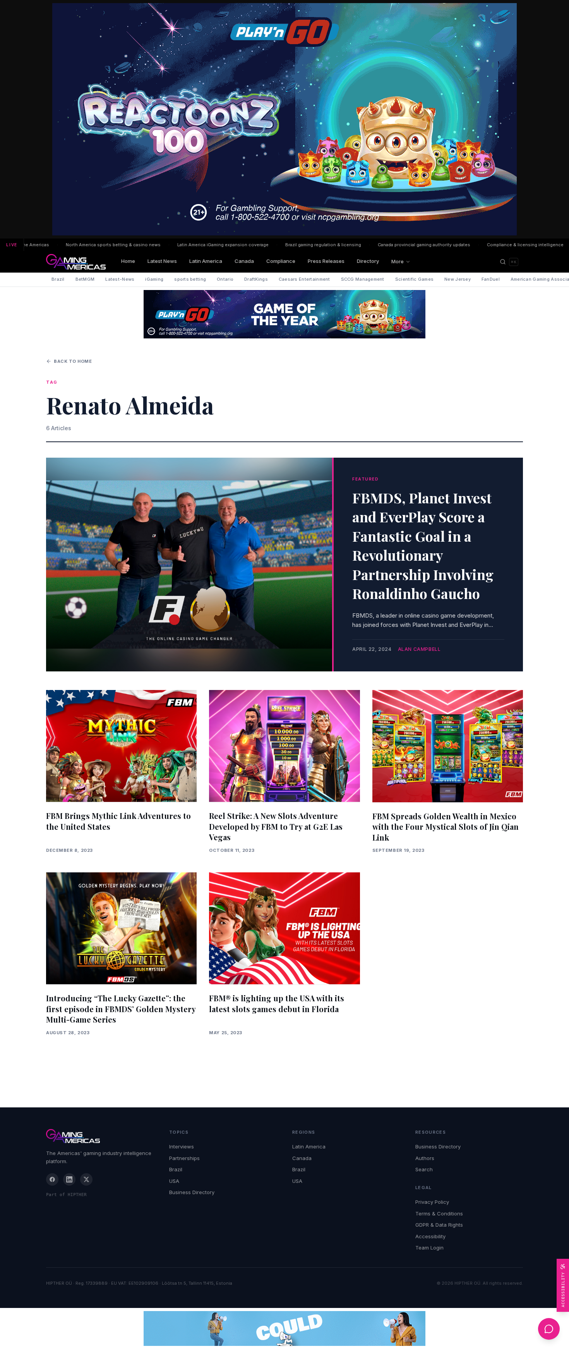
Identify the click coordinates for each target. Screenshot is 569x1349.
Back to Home (73, 361)
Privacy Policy (432, 1202)
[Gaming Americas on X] (86, 1179)
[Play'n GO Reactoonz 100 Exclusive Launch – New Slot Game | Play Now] (284, 314)
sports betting (190, 279)
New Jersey (457, 279)
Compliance (280, 261)
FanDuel (491, 279)
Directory (368, 261)
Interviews (181, 1146)
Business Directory (191, 1192)
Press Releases (326, 261)
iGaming (154, 279)
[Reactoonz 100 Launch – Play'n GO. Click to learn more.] (284, 119)
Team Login (429, 1247)
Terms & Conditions (439, 1213)
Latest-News (119, 279)
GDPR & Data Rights (439, 1225)
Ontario (225, 279)
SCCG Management (362, 279)
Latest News (162, 261)
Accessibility (430, 1236)
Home (128, 261)
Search (424, 1169)
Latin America (205, 261)
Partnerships (184, 1158)
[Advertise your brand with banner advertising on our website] (284, 1328)
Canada (244, 261)
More (397, 261)
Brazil (58, 279)
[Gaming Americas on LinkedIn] (69, 1179)
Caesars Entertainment (304, 279)
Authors (424, 1158)
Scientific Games (414, 279)
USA (174, 1181)
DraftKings (256, 279)
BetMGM (85, 279)
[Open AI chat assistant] (549, 1329)
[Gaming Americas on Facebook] (52, 1179)
